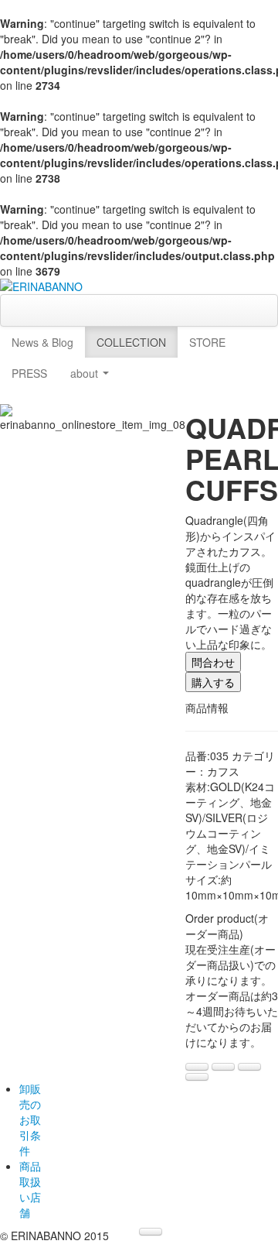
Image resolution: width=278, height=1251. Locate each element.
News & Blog (42, 342)
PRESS (29, 373)
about (85, 373)
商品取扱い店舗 (30, 1189)
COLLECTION (131, 342)
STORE (207, 342)
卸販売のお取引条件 (30, 1119)
